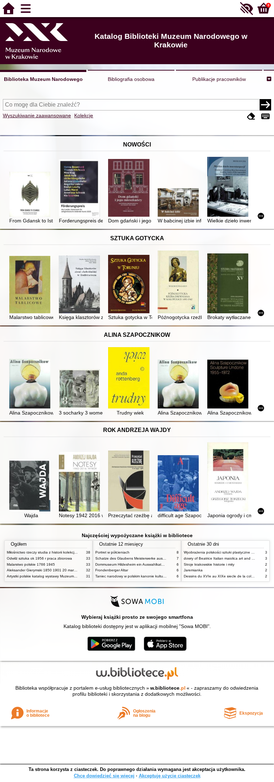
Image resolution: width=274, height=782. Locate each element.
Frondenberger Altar (111, 570)
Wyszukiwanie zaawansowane (37, 115)
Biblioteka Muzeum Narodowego (43, 79)
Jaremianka (193, 570)
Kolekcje (83, 115)
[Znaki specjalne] (265, 116)
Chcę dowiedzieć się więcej (104, 775)
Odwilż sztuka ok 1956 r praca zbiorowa (39, 558)
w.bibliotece (168, 688)
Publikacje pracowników (219, 79)
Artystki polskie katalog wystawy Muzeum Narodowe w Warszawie (60, 576)
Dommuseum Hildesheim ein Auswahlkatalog (131, 564)
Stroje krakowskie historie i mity (209, 564)
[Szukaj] (265, 104)
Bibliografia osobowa (131, 79)
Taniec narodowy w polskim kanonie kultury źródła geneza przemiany (151, 576)
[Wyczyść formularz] (251, 116)
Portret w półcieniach (112, 552)
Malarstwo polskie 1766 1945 (31, 564)
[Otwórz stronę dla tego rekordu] (31, 195)
